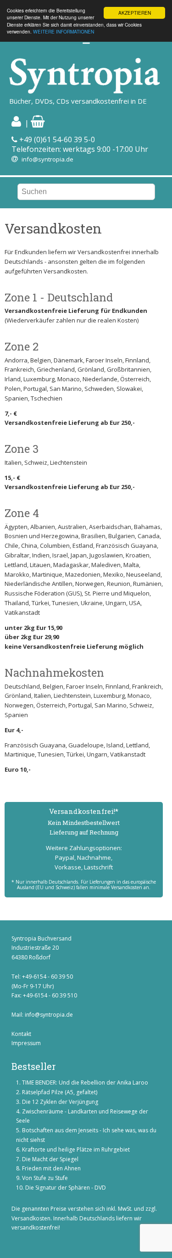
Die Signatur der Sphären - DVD (65, 1187)
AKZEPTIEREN (134, 12)
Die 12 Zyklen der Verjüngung (60, 1102)
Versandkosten (30, 1218)
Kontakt (21, 1034)
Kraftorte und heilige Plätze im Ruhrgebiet (76, 1149)
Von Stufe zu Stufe (45, 1178)
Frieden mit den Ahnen (51, 1168)
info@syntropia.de (47, 159)
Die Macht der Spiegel (50, 1159)
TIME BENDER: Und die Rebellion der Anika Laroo (85, 1082)
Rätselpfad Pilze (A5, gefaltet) (59, 1092)
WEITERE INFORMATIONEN (63, 31)
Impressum (26, 1043)
